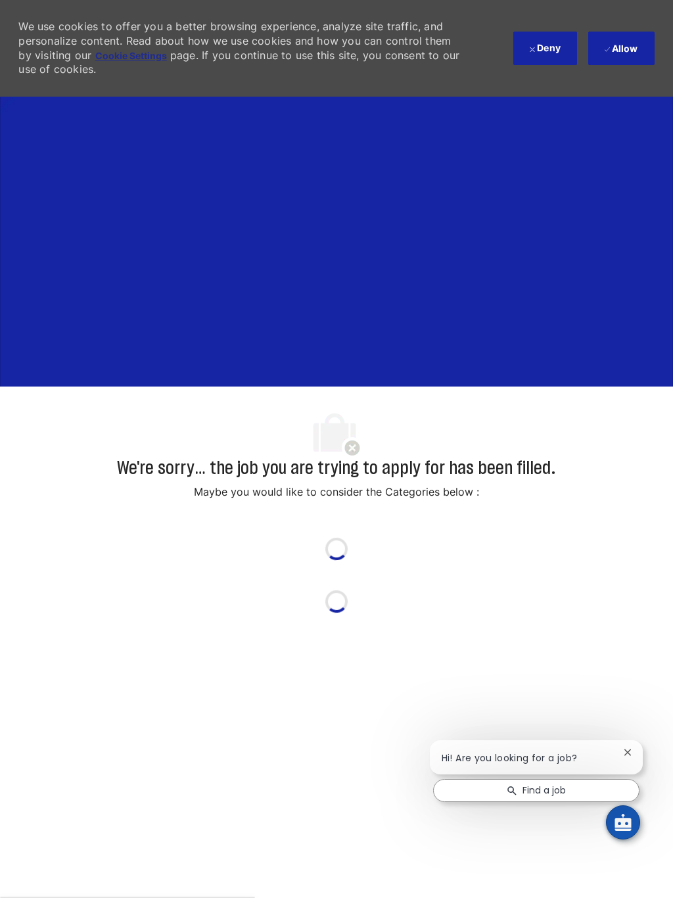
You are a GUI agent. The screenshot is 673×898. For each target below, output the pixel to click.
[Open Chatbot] (623, 822)
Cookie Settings (131, 55)
